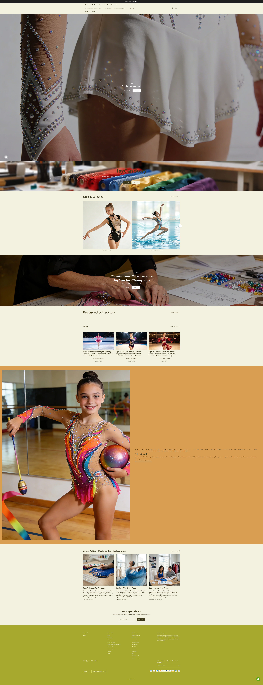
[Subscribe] (178, 666)
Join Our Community (155, 599)
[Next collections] (180, 226)
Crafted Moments (135, 658)
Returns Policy (135, 639)
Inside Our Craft (135, 655)
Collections (110, 637)
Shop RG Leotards (127, 91)
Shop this (127, 183)
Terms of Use (134, 644)
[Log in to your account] (176, 8)
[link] (93, 8)
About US (109, 651)
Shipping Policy (135, 642)
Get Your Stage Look (121, 599)
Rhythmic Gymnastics (112, 649)
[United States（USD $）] (99, 671)
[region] (131, 1)
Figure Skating (111, 646)
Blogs (109, 653)
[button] (173, 8)
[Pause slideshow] (6, 157)
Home (109, 635)
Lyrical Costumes (111, 642)
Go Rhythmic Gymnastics (144, 460)
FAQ (133, 653)
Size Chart (134, 651)
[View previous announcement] (83, 1)
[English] (86, 671)
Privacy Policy (135, 637)
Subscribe (141, 619)
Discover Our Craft (88, 599)
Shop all (138, 91)
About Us (134, 646)
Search (84, 635)
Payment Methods (136, 635)
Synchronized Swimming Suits (114, 644)
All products (110, 639)
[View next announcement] (180, 1)
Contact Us (134, 649)
